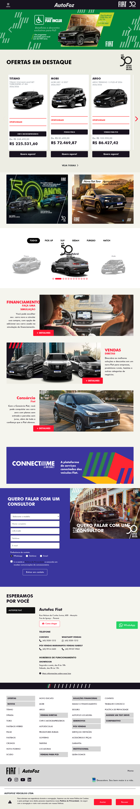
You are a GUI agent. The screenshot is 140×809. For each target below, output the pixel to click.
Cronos (10, 743)
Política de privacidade (116, 709)
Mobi (41, 704)
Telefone (32, 556)
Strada (9, 715)
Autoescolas (46, 726)
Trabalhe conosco (115, 704)
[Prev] (136, 119)
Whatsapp (18, 556)
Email (45, 556)
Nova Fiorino (13, 749)
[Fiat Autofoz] (64, 5)
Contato (109, 698)
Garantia (76, 743)
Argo (42, 709)
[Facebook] (9, 780)
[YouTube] (23, 780)
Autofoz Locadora (82, 715)
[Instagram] (16, 780)
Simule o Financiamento (84, 704)
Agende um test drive (117, 715)
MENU (8, 6)
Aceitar (103, 802)
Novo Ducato (46, 698)
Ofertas (12, 698)
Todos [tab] (33, 240)
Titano (9, 709)
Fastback (11, 738)
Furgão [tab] (91, 240)
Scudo (9, 754)
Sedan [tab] (75, 240)
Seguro (76, 709)
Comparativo (113, 721)
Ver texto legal (70, 42)
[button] (10, 29)
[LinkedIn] (29, 780)
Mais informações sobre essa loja (56, 673)
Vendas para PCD (49, 754)
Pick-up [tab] (49, 240)
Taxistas (43, 743)
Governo (44, 738)
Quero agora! (27, 154)
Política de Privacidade (34, 562)
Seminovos (79, 721)
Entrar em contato (35, 572)
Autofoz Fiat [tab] (15, 610)
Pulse (9, 732)
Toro (9, 721)
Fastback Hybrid (14, 726)
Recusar (124, 802)
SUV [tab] (63, 240)
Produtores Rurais (48, 732)
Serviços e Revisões (82, 732)
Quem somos (78, 754)
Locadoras (45, 749)
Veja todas (69, 165)
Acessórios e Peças (81, 738)
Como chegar (51, 623)
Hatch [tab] (106, 240)
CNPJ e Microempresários (52, 721)
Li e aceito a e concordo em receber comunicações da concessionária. (35, 563)
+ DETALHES (43, 333)
